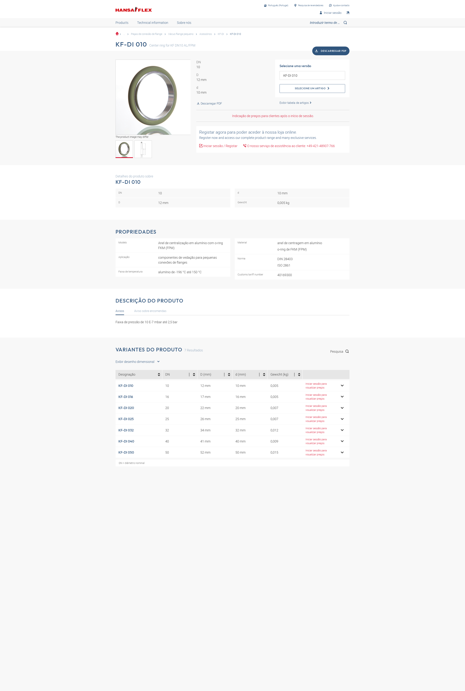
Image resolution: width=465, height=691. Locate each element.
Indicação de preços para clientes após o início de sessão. (273, 116)
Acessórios (205, 34)
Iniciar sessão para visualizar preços (316, 385)
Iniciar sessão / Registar (220, 146)
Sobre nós (184, 22)
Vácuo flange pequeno (180, 34)
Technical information (152, 22)
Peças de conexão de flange (146, 34)
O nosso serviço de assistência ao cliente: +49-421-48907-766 (290, 146)
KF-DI (221, 34)
